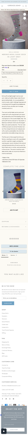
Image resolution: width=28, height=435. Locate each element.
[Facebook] (2, 399)
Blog (3, 353)
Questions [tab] (13, 255)
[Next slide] (25, 191)
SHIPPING (5, 221)
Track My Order (6, 368)
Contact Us (5, 365)
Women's (4, 319)
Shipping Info (5, 342)
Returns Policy (6, 345)
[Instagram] (9, 399)
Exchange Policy (6, 347)
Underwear (5, 324)
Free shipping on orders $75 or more (14, 1)
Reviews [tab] (4, 255)
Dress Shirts (5, 313)
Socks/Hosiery (6, 321)
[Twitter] (6, 399)
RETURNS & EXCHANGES (11, 226)
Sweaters (4, 316)
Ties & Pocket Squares (8, 330)
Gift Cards (4, 356)
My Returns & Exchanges (8, 371)
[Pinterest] (13, 399)
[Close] (25, 407)
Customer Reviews (7, 350)
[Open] (3, 431)
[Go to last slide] (3, 191)
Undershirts (5, 327)
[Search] (23, 6)
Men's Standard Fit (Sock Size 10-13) (12, 73)
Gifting (4, 333)
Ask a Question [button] (14, 251)
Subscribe (14, 429)
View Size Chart (22, 69)
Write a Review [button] (14, 246)
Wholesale (5, 373)
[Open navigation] (2, 6)
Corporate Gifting (7, 376)
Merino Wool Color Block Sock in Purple (14, 200)
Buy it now (14, 91)
